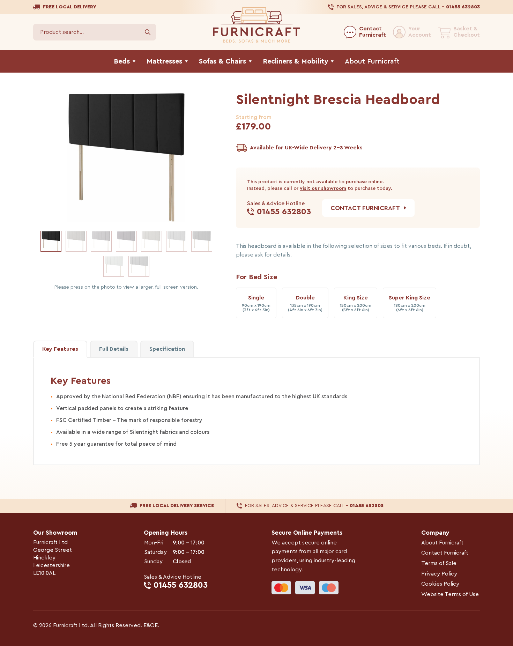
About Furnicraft (442, 542)
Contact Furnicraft (444, 553)
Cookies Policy (440, 584)
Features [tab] (60, 349)
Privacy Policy (439, 574)
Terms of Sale (438, 563)
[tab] (167, 349)
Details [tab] (113, 349)
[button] (50, 241)
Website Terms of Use (450, 594)
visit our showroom (323, 188)
